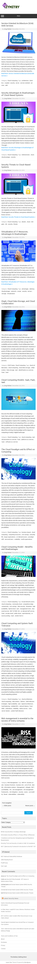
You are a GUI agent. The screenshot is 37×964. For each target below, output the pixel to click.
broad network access (28, 601)
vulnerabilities (12, 794)
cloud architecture (27, 699)
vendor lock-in (19, 615)
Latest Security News (11, 898)
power (19, 291)
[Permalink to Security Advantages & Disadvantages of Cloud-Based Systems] (18, 122)
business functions (10, 785)
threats (16, 224)
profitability (5, 789)
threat (5, 794)
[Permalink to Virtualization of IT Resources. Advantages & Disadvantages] (18, 261)
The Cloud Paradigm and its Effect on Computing (20, 876)
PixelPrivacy (4, 862)
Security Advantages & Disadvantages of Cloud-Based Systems (18, 94)
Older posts (6, 805)
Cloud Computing (12, 80)
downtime (29, 606)
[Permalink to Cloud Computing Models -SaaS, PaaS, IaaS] (18, 409)
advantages (25, 289)
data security (21, 606)
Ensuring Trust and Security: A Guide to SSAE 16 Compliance (18, 843)
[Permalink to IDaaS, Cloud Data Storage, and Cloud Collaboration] (18, 330)
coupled (7, 83)
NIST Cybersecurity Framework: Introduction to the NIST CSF (18, 846)
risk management (17, 789)
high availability (12, 703)
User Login (4, 866)
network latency (24, 706)
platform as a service (27, 439)
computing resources (15, 534)
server (17, 83)
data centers (15, 701)
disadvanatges (6, 157)
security (12, 83)
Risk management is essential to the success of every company (17, 719)
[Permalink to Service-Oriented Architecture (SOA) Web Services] (18, 53)
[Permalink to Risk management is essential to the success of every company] (18, 748)
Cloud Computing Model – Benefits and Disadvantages (17, 548)
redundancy (8, 708)
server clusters (6, 710)
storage (4, 293)
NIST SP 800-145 (15, 611)
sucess (26, 792)
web (6, 85)
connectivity (5, 606)
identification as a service (26, 370)
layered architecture (27, 703)
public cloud (17, 613)
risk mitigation (13, 792)
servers (30, 291)
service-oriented (25, 83)
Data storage (10, 370)
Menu (18, 16)
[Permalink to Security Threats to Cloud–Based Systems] (18, 194)
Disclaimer (4, 942)
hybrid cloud (12, 608)
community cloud (17, 604)
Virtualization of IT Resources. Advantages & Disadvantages (14, 233)
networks (13, 291)
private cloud (9, 613)
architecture (25, 80)
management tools (25, 608)
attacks (24, 221)
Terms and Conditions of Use (9, 936)
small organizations (26, 539)
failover (22, 701)
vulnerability (20, 794)
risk (6, 224)
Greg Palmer (8, 29)
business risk (20, 785)
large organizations (9, 537)
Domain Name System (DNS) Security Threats (20, 889)
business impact (26, 532)
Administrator (26, 154)
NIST (32, 787)
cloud (32, 154)
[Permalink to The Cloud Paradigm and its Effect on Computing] (18, 479)
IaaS (16, 370)
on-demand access (21, 537)
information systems (10, 787)
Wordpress (27, 962)
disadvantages (6, 291)
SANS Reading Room (7, 859)
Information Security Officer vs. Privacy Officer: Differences (18, 834)
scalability (17, 539)
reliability (15, 708)
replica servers (23, 708)
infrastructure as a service (9, 439)
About (3, 939)
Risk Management (12, 782)
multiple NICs (14, 706)
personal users (9, 539)
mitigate (28, 787)
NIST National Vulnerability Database (11, 856)
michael (3, 889)
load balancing (6, 706)
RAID (3, 708)
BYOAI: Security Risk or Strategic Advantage (13, 831)
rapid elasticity (26, 613)
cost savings (25, 534)
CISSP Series (11, 365)
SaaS (7, 372)
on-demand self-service (27, 611)
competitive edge (28, 604)
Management (21, 787)
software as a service (12, 441)
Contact (3, 948)
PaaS (3, 372)
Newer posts (30, 805)
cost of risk (28, 785)
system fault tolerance (17, 710)
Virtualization (11, 293)
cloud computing (13, 367)
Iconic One (9, 962)
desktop (32, 289)
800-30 (24, 782)
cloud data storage (24, 367)
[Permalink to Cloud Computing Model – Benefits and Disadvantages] (18, 576)
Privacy (3, 945)
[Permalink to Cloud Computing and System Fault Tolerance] (18, 653)
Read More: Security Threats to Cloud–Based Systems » (18, 217)
